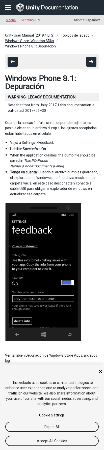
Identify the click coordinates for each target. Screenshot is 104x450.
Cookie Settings (52, 415)
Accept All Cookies (52, 441)
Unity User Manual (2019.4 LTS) (30, 35)
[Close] (100, 371)
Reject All (52, 427)
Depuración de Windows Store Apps (53, 355)
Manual (11, 20)
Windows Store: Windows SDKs (29, 41)
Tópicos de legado (75, 35)
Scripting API (30, 20)
